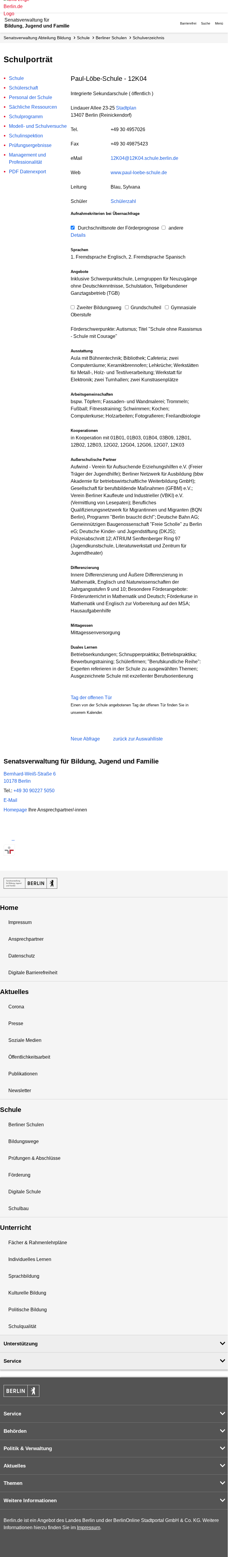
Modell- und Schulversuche (38, 126)
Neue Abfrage (85, 738)
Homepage (45, 809)
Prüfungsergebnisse (30, 145)
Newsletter (19, 1090)
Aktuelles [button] (15, 1466)
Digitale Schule (24, 1191)
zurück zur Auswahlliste (138, 738)
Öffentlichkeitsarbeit (29, 1057)
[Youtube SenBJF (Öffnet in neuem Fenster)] (41, 838)
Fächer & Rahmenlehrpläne (37, 1242)
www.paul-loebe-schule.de (139, 172)
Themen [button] (13, 1483)
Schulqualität (22, 1326)
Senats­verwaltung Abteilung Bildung (37, 37)
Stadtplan (126, 107)
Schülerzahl (123, 201)
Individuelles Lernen (29, 1259)
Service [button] (12, 1361)
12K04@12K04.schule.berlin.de (144, 158)
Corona (16, 1006)
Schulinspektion (26, 135)
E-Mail (10, 800)
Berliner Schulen (111, 37)
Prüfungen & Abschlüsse (34, 1158)
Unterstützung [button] (21, 1344)
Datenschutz (21, 955)
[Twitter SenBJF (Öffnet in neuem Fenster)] (9, 838)
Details (78, 235)
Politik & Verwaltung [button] (28, 1448)
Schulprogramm (26, 116)
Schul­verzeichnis (148, 37)
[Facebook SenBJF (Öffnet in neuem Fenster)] (30, 838)
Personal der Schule (30, 97)
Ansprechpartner (26, 939)
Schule (83, 37)
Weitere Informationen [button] (30, 1500)
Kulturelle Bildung (27, 1292)
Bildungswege (23, 1141)
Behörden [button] (15, 1431)
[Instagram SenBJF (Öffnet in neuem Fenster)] (20, 838)
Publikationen (23, 1073)
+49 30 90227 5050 (34, 790)
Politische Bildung (27, 1309)
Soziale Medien (24, 1040)
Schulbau (18, 1208)
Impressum (20, 922)
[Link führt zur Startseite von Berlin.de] (21, 1391)
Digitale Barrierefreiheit (32, 972)
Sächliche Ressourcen (33, 107)
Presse (15, 1023)
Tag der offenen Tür (91, 697)
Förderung (19, 1174)
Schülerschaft (23, 87)
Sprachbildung (23, 1276)
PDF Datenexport (27, 171)
